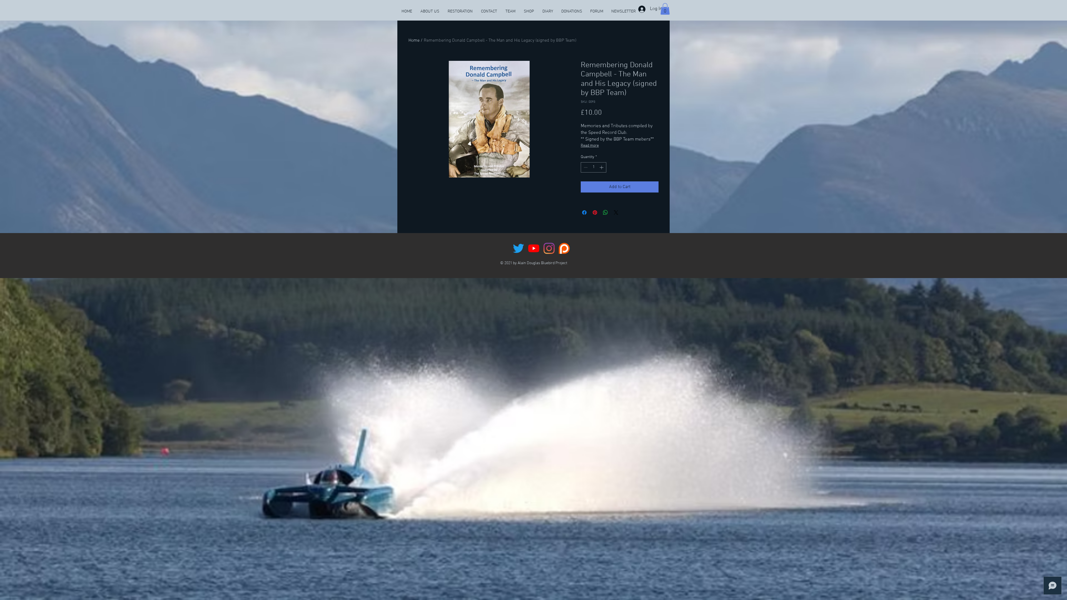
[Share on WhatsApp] (605, 212)
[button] (665, 9)
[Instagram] (549, 248)
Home (414, 40)
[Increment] (602, 167)
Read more (590, 145)
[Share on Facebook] (584, 212)
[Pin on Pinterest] (595, 212)
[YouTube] (533, 248)
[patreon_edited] (564, 248)
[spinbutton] (594, 167)
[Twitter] (518, 248)
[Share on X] (616, 212)
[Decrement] (585, 167)
